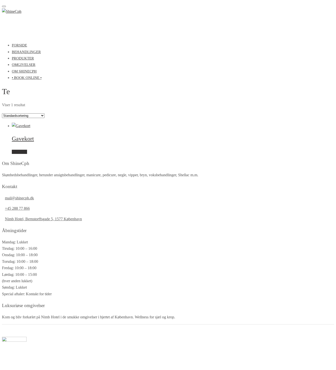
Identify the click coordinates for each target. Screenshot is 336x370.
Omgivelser (23, 65)
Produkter (23, 58)
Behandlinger (26, 52)
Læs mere (19, 152)
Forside (19, 45)
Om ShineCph (24, 71)
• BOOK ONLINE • (27, 78)
